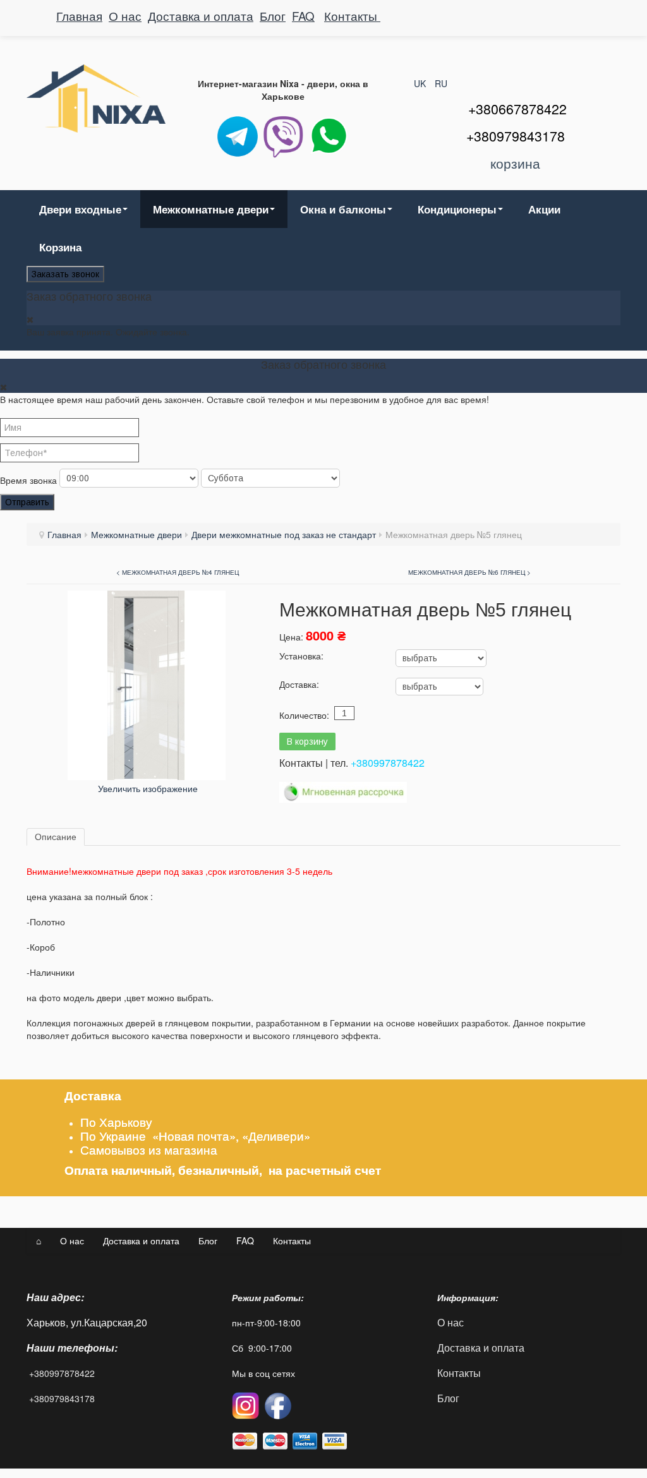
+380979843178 (62, 1398)
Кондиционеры (457, 209)
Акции (544, 209)
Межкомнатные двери (211, 209)
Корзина (60, 247)
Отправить (27, 502)
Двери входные (80, 209)
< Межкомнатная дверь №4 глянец (177, 572)
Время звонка (28, 480)
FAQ (303, 16)
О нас (125, 16)
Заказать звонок (65, 274)
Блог (273, 16)
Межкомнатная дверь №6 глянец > (469, 572)
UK (421, 83)
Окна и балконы (343, 209)
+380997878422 (388, 762)
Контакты (352, 16)
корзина (515, 162)
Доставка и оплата (200, 16)
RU (441, 83)
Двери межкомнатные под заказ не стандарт (283, 534)
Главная (79, 16)
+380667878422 (517, 108)
